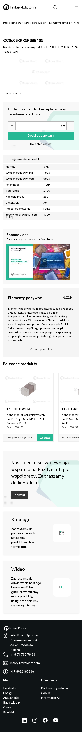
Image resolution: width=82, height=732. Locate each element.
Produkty (9, 688)
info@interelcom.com (25, 663)
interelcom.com (12, 22)
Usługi (7, 693)
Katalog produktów (35, 22)
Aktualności (11, 698)
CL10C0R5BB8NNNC (18, 409)
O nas (7, 707)
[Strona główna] (19, 9)
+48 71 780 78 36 (22, 654)
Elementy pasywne (59, 22)
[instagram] (34, 721)
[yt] (55, 721)
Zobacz (45, 437)
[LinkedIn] (24, 721)
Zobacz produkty (41, 349)
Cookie (46, 693)
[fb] (45, 721)
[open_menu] (76, 7)
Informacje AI (50, 698)
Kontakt (19, 495)
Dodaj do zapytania (41, 135)
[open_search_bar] (55, 7)
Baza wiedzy (11, 702)
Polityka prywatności (55, 688)
